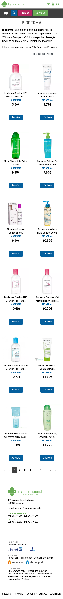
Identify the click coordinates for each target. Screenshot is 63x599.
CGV (39, 576)
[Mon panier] (57, 4)
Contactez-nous (15, 573)
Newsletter (30, 573)
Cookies (25, 579)
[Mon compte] (53, 4)
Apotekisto (55, 594)
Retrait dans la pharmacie (20, 558)
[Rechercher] (14, 13)
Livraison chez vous (43, 558)
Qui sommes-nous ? (17, 571)
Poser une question (37, 571)
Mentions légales (28, 576)
